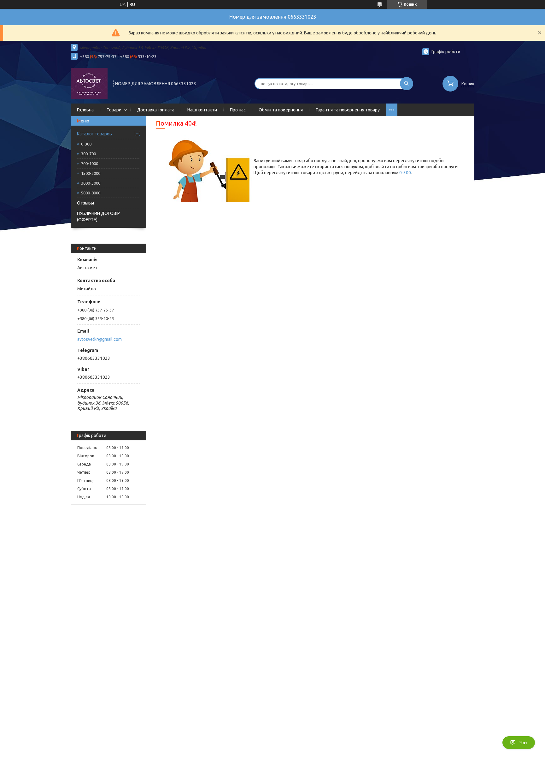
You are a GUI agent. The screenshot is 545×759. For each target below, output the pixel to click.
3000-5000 (90, 183)
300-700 (88, 153)
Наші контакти (202, 110)
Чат (523, 742)
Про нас (238, 110)
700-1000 (89, 163)
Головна (85, 110)
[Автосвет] (89, 83)
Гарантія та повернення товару (348, 110)
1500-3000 (90, 173)
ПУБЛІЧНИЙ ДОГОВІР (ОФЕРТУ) (98, 216)
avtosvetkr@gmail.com (99, 339)
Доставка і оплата (155, 110)
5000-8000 (90, 193)
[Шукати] (406, 83)
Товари (114, 110)
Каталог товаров (94, 133)
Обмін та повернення (281, 110)
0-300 (86, 144)
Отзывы (85, 202)
